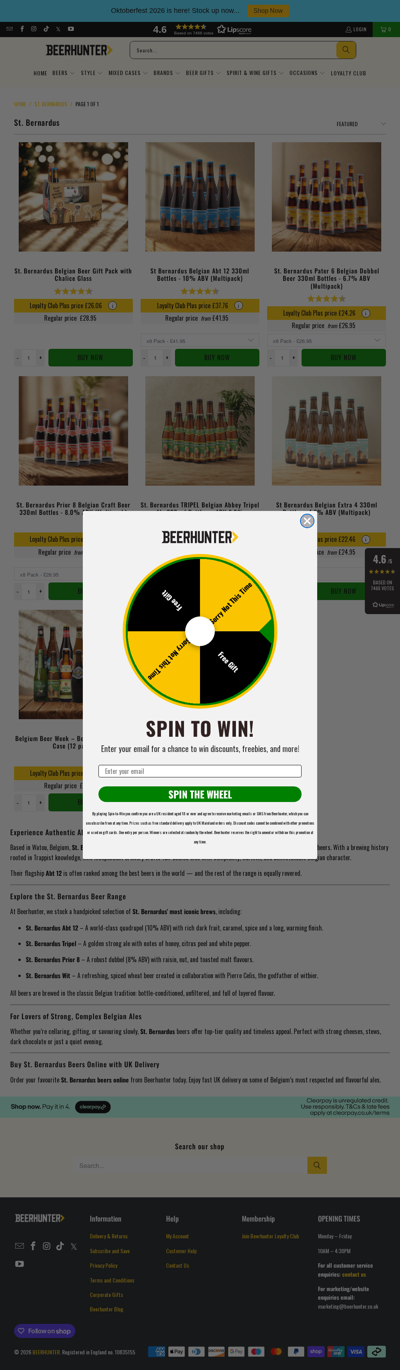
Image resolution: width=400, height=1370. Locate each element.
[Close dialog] (307, 521)
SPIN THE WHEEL (200, 794)
